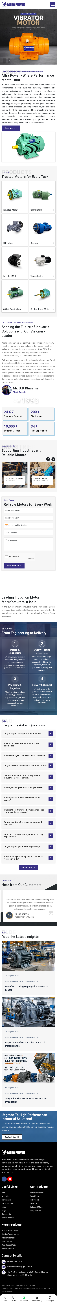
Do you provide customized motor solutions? (25, 765)
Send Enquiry (13, 565)
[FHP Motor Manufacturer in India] (15, 227)
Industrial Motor (36, 1207)
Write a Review (8, 1217)
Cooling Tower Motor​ (10, 1234)
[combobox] (9, 525)
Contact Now (11, 1137)
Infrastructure (7, 1203)
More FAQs (27, 867)
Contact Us (6, 1214)
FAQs (4, 1207)
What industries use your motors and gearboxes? (22, 744)
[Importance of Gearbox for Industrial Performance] (28, 1012)
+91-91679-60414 (14, 1261)
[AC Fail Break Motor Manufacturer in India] (15, 293)
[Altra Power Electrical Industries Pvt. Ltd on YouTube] (9, 1179)
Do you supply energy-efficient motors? (23, 733)
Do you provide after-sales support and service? (23, 823)
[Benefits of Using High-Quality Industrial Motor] (28, 956)
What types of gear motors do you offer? (23, 787)
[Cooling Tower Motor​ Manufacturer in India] (42, 293)
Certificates (6, 1200)
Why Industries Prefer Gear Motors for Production (26, 1100)
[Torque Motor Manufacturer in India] (42, 260)
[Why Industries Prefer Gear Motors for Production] (28, 1068)
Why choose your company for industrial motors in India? (23, 857)
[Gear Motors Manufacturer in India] (42, 194)
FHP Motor (34, 1200)
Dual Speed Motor (9, 1245)
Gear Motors (35, 1196)
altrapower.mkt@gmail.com (19, 1266)
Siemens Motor (8, 1248)
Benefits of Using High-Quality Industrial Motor (26, 988)
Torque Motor (35, 1210)
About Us (5, 1196)
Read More (10, 128)
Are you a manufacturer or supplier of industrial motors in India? (22, 776)
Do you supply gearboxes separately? (22, 846)
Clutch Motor (7, 1241)
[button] (48, 459)
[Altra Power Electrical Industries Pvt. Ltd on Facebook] (4, 1179)
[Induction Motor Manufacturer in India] (15, 194)
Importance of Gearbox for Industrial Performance (25, 1044)
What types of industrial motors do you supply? (22, 798)
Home (4, 1192)
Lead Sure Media (28, 1285)
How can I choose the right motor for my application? (23, 835)
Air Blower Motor (8, 1237)
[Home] (13, 4)
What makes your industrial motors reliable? (25, 755)
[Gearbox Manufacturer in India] (42, 227)
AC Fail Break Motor (10, 1230)
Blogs (4, 1210)
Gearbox (33, 1203)
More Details (17, 208)
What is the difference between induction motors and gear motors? (24, 811)
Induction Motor (36, 1192)
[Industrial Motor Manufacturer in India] (15, 260)
